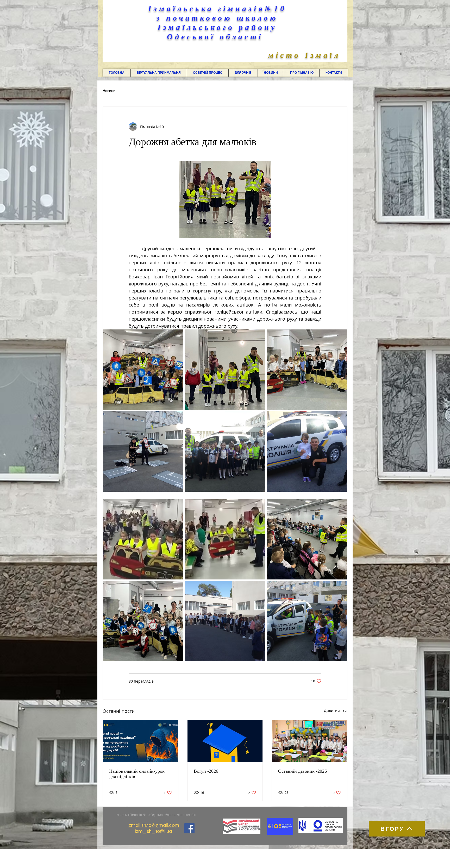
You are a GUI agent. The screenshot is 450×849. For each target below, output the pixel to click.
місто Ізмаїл (304, 55)
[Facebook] (189, 828)
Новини (109, 91)
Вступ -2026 (206, 771)
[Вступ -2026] (225, 741)
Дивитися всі (335, 710)
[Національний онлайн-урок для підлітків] (140, 741)
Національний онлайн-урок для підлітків (137, 774)
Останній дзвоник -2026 (302, 771)
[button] (158, 73)
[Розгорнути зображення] (143, 369)
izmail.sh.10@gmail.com (153, 825)
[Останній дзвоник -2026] (309, 741)
